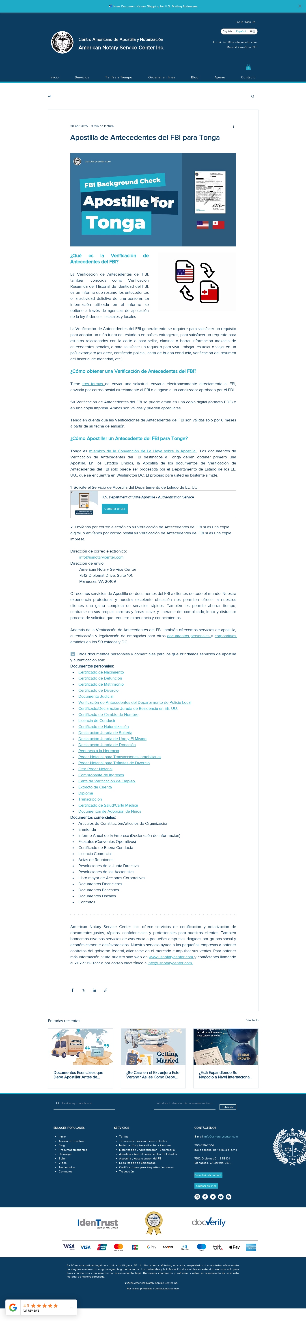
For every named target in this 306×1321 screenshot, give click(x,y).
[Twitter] (213, 1197)
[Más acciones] (233, 126)
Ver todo (252, 1020)
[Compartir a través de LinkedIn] (94, 990)
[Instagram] (197, 1197)
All (49, 96)
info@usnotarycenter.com (240, 42)
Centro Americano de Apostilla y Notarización (121, 39)
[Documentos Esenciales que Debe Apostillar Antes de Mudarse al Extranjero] (80, 1047)
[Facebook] (205, 1197)
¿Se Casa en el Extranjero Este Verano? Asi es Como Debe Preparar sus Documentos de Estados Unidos (152, 1074)
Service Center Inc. (142, 47)
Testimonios (67, 1167)
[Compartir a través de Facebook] (72, 990)
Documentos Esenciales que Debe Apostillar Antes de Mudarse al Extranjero (78, 1074)
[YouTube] (221, 1197)
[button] (248, 67)
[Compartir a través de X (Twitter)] (83, 990)
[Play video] (153, 199)
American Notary (99, 47)
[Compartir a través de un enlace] (105, 990)
